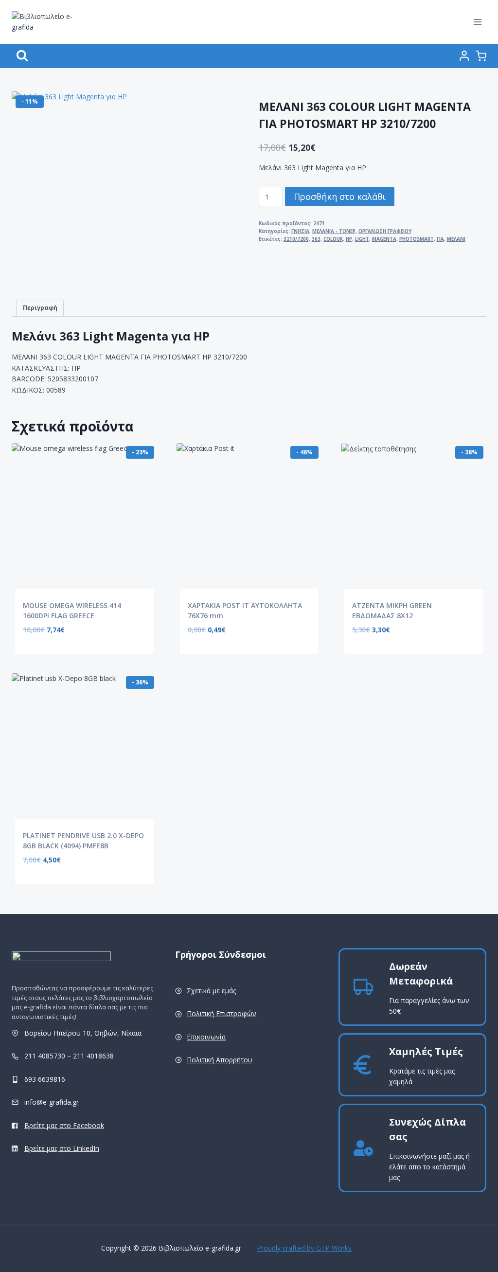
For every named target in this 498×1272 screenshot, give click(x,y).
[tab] (40, 308)
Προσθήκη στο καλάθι (340, 196)
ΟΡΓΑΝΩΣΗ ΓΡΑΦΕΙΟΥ (384, 231)
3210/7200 (296, 239)
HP (349, 239)
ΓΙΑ (440, 239)
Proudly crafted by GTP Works (304, 1248)
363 (316, 239)
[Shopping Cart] (481, 56)
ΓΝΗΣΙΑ (300, 231)
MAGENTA (384, 239)
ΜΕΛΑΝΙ (456, 239)
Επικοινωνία (206, 1036)
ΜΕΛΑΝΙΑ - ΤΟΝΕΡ (334, 231)
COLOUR (333, 239)
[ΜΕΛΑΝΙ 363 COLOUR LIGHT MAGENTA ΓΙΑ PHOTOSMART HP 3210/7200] (109, 188)
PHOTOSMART (416, 239)
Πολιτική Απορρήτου (219, 1059)
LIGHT (362, 239)
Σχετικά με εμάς (211, 990)
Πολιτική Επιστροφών (221, 1013)
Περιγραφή (40, 308)
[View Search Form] (22, 55)
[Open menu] (477, 21)
